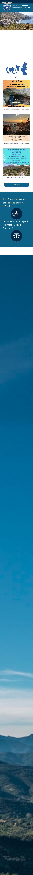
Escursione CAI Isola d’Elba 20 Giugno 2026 (16, 109)
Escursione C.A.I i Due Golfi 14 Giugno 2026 (16, 143)
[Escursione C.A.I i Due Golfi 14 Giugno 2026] (16, 127)
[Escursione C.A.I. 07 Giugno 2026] (16, 162)
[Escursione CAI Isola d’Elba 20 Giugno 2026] (16, 93)
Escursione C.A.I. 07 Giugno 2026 (16, 177)
